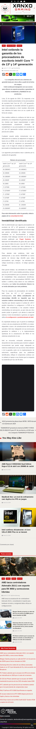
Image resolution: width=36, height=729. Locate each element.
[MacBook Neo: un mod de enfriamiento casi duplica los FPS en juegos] (18, 476)
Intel (4, 45)
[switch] (32, 725)
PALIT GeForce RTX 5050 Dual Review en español (16, 690)
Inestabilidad (6, 70)
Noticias (19, 45)
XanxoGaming (16, 68)
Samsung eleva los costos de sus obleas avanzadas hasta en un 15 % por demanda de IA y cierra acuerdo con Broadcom (23, 625)
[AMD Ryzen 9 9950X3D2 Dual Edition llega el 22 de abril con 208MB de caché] (18, 443)
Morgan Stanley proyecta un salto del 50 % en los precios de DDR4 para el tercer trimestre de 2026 (23, 613)
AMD (3, 578)
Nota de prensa (11, 45)
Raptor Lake (15, 70)
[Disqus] (18, 388)
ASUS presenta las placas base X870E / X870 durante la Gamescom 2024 (19, 422)
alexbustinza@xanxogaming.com (25, 719)
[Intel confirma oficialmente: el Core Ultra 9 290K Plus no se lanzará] (18, 509)
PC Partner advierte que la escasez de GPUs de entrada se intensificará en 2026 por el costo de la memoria (23, 637)
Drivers (8, 578)
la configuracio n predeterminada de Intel (19, 317)
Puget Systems (25, 239)
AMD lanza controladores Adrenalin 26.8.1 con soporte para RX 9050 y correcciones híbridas (16, 587)
